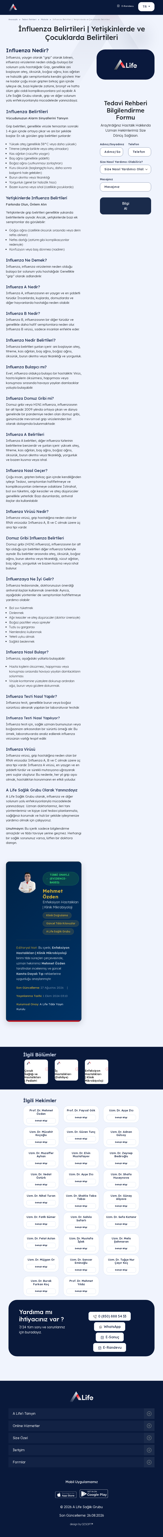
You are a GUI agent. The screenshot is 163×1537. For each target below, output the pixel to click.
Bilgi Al (125, 206)
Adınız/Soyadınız (112, 144)
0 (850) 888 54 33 (112, 1316)
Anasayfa (13, 19)
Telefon (133, 144)
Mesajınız (106, 179)
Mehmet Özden (53, 894)
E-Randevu (127, 6)
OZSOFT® (87, 1524)
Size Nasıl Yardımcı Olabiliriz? (121, 161)
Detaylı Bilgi (41, 1120)
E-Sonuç (112, 1337)
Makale (44, 19)
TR (145, 6)
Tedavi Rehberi (29, 19)
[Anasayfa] (14, 7)
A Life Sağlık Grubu (88, 1507)
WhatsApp (112, 1326)
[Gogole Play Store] (94, 1493)
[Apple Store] (65, 1494)
